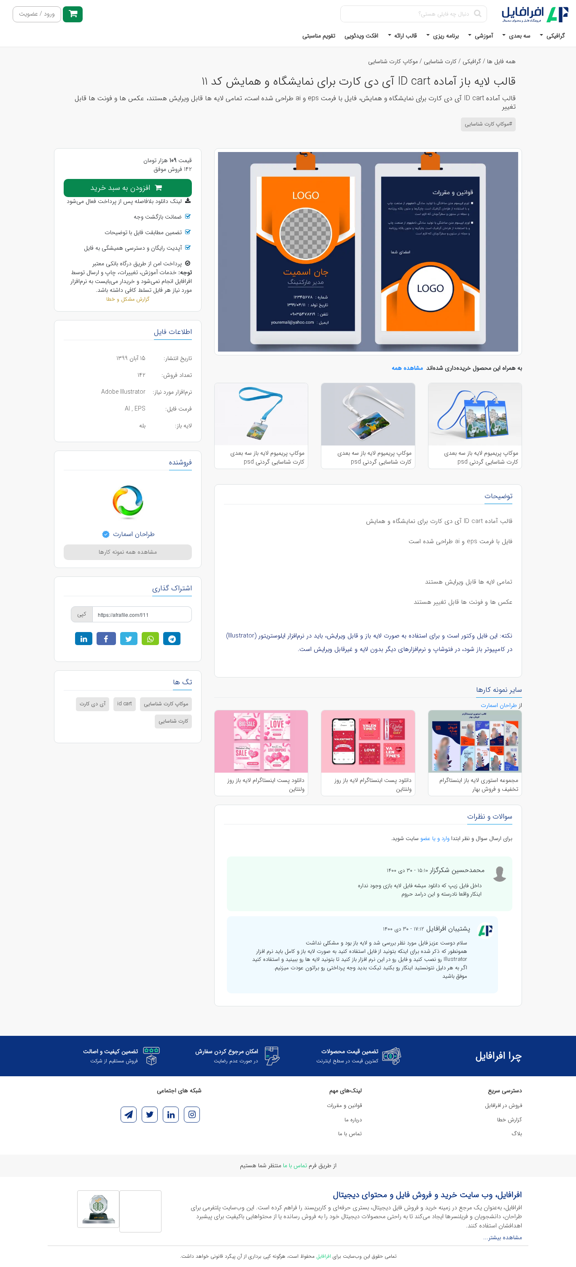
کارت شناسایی (440, 61)
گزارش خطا (509, 1119)
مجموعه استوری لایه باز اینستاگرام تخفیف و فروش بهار (478, 784)
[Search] (477, 14)
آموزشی (483, 35)
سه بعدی (518, 35)
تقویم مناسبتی (318, 35)
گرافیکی (555, 35)
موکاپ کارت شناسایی (393, 61)
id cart (124, 704)
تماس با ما (350, 1133)
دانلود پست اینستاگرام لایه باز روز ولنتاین (372, 784)
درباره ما (353, 1119)
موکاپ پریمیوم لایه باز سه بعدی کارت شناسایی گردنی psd (481, 457)
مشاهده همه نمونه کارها (128, 552)
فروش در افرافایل (503, 1105)
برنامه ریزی (445, 35)
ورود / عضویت (37, 14)
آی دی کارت (92, 704)
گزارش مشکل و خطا (127, 299)
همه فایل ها (501, 61)
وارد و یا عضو (434, 838)
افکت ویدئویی (361, 35)
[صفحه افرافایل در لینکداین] (171, 1115)
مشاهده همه (407, 368)
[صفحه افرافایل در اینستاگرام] (192, 1115)
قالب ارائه (405, 35)
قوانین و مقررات (344, 1105)
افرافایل (323, 1256)
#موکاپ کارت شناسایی (488, 124)
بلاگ (517, 1133)
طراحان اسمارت (133, 534)
